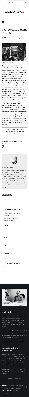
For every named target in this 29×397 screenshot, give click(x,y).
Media (16, 341)
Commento (7, 225)
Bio (3, 341)
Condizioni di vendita (15, 388)
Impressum (15, 390)
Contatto (21, 341)
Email (6, 245)
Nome (6, 237)
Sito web (6, 253)
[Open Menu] (2, 21)
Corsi (6, 341)
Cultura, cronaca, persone (16, 38)
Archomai (4, 385)
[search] (25, 2)
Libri (11, 341)
